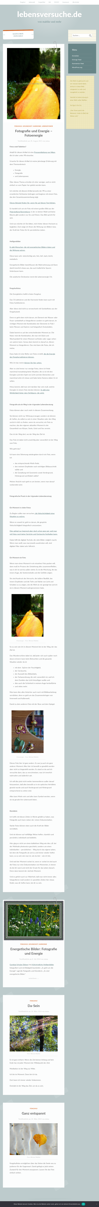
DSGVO (56, 2)
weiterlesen (34, 978)
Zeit (50, 2)
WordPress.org (77, 67)
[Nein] (97, 1204)
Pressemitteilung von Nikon (44, 152)
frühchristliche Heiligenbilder (42, 965)
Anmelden (75, 56)
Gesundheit (27, 126)
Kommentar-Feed (78, 63)
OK (83, 1204)
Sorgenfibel (41, 2)
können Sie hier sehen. (33, 363)
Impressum (65, 2)
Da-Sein (34, 1006)
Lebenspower (47, 126)
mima (48, 141)
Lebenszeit (32, 2)
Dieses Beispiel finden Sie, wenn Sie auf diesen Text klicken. (33, 203)
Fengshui (22, 2)
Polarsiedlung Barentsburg (20, 212)
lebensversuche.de (49, 15)
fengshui (18, 126)
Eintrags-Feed (76, 60)
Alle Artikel (76, 2)
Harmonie (37, 126)
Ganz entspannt (34, 1113)
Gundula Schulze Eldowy (19, 965)
